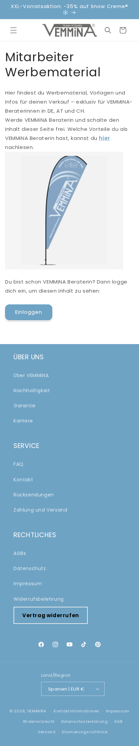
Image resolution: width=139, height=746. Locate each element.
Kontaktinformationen (77, 711)
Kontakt (23, 479)
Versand (47, 732)
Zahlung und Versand (40, 510)
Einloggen (28, 311)
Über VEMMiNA (31, 375)
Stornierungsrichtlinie (84, 732)
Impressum (27, 583)
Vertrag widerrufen (50, 615)
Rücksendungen (33, 494)
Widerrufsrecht (39, 721)
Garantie (24, 405)
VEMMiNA (36, 711)
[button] (13, 30)
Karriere (23, 420)
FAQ (18, 464)
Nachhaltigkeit (31, 390)
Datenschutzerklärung (84, 721)
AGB (118, 721)
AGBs (19, 553)
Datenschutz (29, 568)
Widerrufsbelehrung (38, 599)
